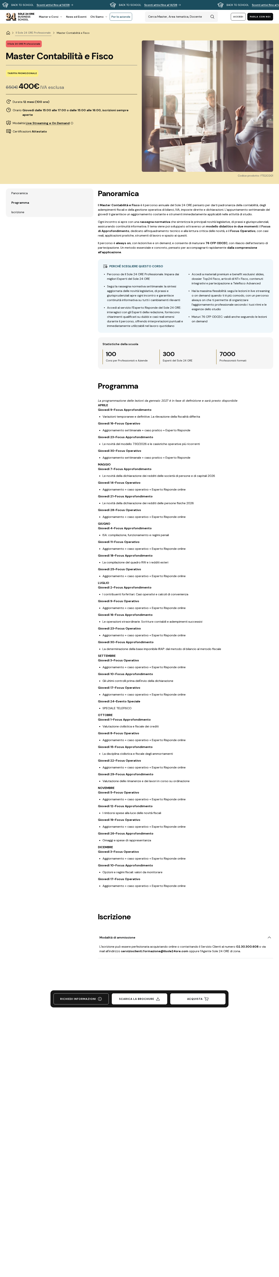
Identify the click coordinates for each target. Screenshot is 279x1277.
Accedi (238, 16)
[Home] (8, 33)
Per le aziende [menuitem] (120, 16)
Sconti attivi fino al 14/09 (53, 5)
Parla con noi (260, 16)
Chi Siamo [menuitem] (97, 16)
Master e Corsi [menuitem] (48, 16)
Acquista (195, 999)
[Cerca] (212, 17)
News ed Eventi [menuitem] (76, 16)
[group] (139, 5)
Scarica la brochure (136, 999)
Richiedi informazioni (78, 999)
